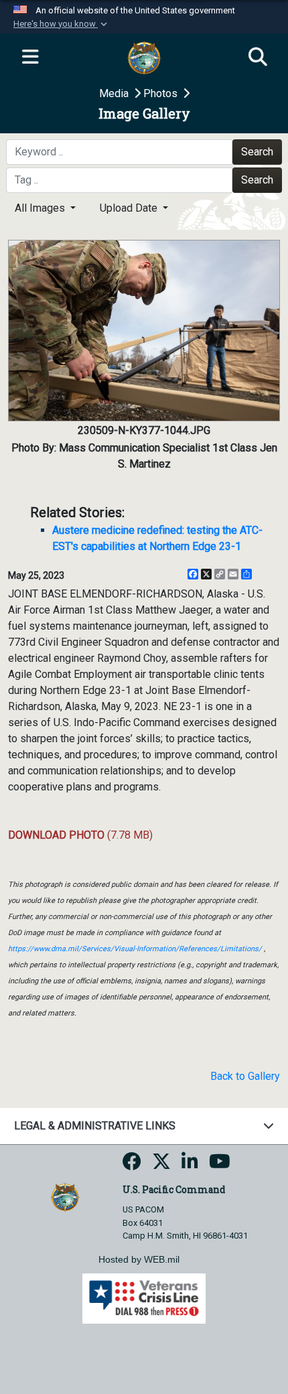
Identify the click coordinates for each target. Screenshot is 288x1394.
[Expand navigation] (30, 57)
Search (257, 151)
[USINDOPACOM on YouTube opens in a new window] (219, 1165)
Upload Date (130, 208)
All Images (41, 208)
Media (115, 93)
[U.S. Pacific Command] (64, 1196)
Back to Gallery (245, 1076)
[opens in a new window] (132, 1165)
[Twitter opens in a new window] (161, 1165)
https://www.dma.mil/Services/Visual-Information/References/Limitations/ (135, 949)
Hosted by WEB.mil (138, 1259)
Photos (161, 93)
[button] (61, 24)
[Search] (258, 57)
